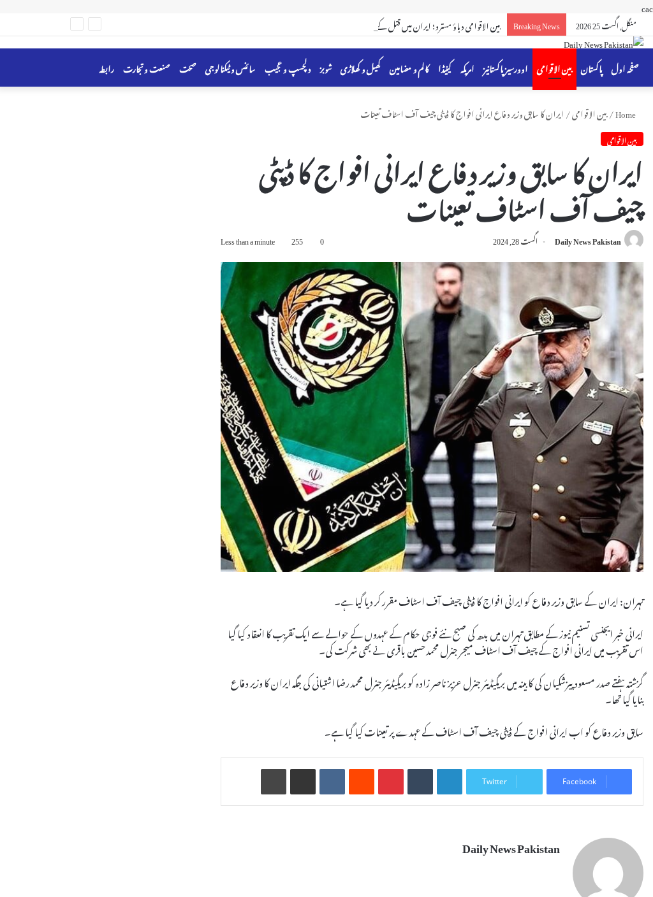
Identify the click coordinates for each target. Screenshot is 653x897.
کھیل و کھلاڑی (361, 67)
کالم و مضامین (409, 67)
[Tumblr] (420, 781)
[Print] (273, 781)
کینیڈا (444, 67)
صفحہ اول (625, 67)
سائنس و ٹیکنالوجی (230, 67)
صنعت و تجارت (146, 67)
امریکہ (467, 67)
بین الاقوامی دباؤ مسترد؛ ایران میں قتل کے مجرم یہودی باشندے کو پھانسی (393, 24)
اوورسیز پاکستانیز (505, 67)
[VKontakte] (332, 781)
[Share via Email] (303, 781)
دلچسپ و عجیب (288, 67)
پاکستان (592, 67)
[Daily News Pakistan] (603, 42)
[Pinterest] (391, 781)
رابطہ (106, 67)
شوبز (326, 67)
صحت (187, 67)
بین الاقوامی (554, 67)
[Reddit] (361, 781)
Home (626, 112)
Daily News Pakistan (588, 239)
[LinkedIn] (449, 781)
